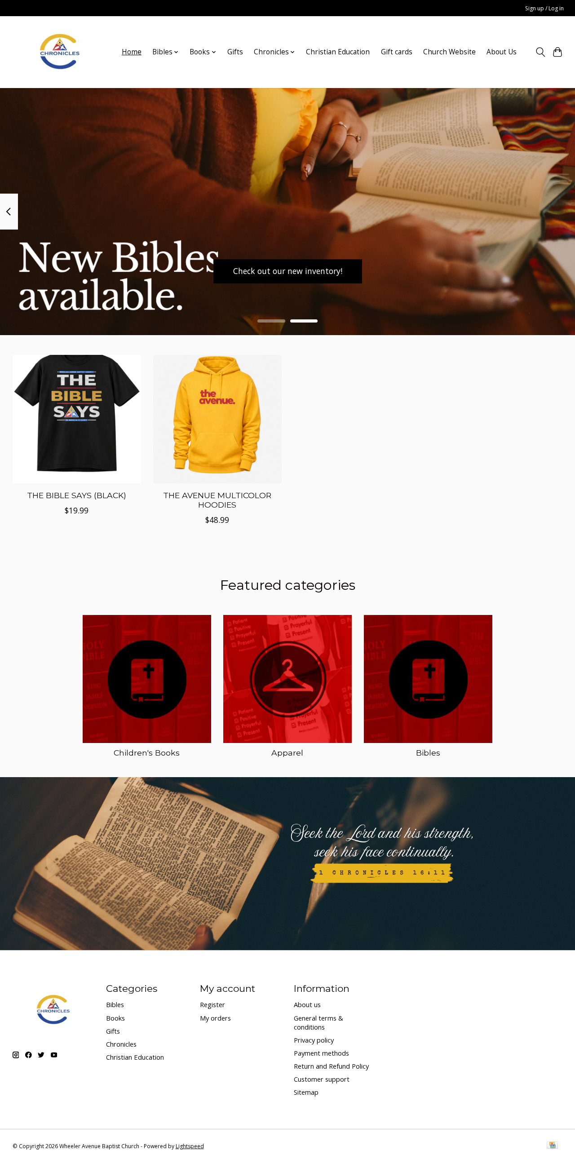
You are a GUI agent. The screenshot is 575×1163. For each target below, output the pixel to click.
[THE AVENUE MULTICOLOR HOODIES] (217, 419)
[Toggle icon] (540, 52)
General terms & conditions (318, 1022)
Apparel (287, 752)
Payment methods (321, 1052)
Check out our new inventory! (287, 270)
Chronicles (121, 1043)
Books (115, 1017)
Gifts (235, 52)
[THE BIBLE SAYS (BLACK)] (77, 419)
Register (212, 1004)
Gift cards (396, 52)
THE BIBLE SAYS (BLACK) (76, 495)
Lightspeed (190, 1146)
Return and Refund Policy (331, 1065)
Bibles (428, 752)
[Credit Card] (552, 1145)
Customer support (321, 1079)
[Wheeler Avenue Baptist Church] (60, 51)
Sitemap (306, 1092)
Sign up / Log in (544, 8)
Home (132, 52)
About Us (502, 52)
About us (307, 1004)
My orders (215, 1017)
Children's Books (147, 752)
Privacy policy (314, 1039)
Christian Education (338, 52)
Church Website (449, 52)
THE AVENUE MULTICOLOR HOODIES (217, 500)
